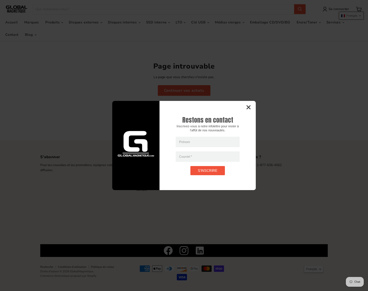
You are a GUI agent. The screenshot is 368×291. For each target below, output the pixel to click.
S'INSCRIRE (207, 170)
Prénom (184, 141)
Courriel (185, 156)
